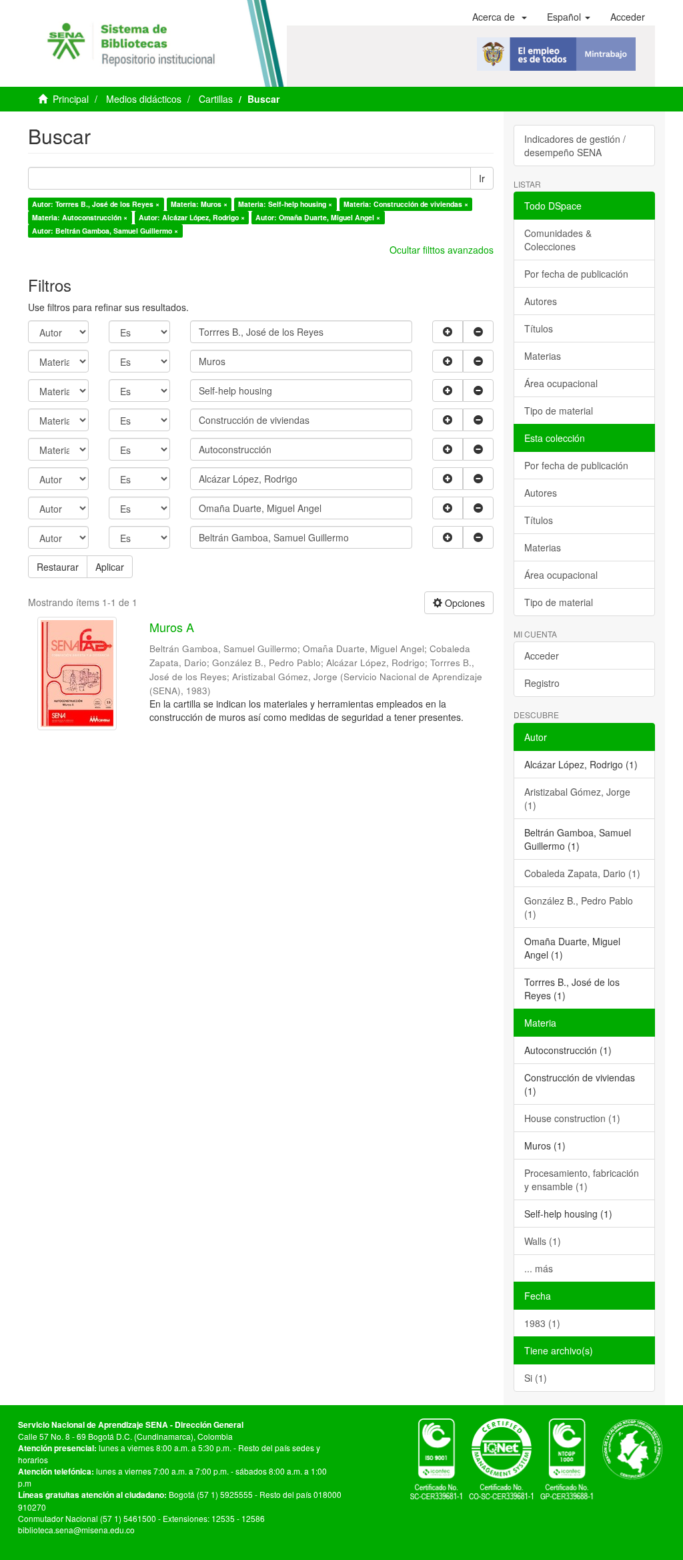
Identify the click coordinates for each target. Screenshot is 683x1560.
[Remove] (478, 331)
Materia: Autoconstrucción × (79, 217)
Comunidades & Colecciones (558, 239)
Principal (71, 98)
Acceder (541, 655)
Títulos (538, 328)
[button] (499, 16)
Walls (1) (542, 1241)
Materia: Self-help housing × (285, 204)
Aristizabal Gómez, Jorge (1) (577, 798)
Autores (540, 301)
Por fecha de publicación (576, 273)
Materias (542, 355)
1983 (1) (542, 1323)
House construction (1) (572, 1118)
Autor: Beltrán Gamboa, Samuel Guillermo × (105, 231)
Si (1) (535, 1377)
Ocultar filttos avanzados (442, 249)
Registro (542, 683)
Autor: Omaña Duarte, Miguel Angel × (317, 217)
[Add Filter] (447, 331)
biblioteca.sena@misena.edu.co (76, 1529)
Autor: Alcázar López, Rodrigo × (192, 217)
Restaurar (58, 566)
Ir (482, 178)
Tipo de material (558, 410)
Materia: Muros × (199, 204)
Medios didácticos (143, 98)
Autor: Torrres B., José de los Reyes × (95, 204)
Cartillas (216, 98)
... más (538, 1268)
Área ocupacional (561, 383)
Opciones (463, 602)
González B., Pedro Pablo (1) (578, 907)
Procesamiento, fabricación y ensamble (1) (581, 1179)
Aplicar (109, 566)
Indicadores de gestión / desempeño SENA (575, 145)
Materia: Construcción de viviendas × (406, 204)
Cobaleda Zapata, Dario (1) (582, 873)
